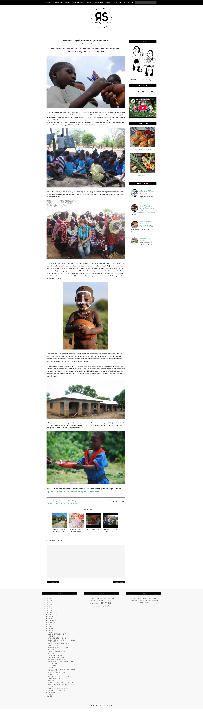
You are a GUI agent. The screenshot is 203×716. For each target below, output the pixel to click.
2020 (48, 598)
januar (50, 694)
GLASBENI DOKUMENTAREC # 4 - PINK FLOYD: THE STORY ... (61, 641)
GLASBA (89, 2)
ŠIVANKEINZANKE (98, 606)
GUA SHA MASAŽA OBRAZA (144, 239)
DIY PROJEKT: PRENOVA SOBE (56, 673)
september (51, 620)
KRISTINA (109, 601)
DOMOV (48, 2)
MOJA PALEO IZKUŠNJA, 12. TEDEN (58, 648)
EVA (106, 598)
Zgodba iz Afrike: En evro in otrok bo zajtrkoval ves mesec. (73, 492)
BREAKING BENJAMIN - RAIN (56, 658)
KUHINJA (67, 2)
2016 (48, 606)
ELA (111, 366)
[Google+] (123, 501)
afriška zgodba (85, 36)
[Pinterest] (128, 2)
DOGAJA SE (94, 36)
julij (49, 624)
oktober (50, 618)
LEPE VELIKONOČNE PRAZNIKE (57, 638)
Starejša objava (119, 582)
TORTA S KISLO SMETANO (55, 656)
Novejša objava (53, 582)
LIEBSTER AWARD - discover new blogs (59, 675)
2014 (48, 610)
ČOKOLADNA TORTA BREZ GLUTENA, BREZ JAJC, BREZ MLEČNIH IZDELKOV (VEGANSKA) (147, 207)
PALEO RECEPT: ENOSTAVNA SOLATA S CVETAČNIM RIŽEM (59, 677)
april (49, 630)
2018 (48, 602)
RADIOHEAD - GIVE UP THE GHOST (58, 688)
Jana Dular (79, 501)
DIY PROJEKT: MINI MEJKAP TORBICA (58, 644)
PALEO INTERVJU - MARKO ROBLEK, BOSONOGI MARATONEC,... (61, 670)
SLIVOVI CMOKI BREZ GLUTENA (143, 150)
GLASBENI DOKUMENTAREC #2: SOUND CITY (61, 682)
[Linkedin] (120, 501)
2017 (48, 604)
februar (50, 692)
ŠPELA (75, 503)
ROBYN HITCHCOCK (53, 646)
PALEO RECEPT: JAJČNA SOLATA (57, 634)
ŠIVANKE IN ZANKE (78, 2)
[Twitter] (120, 2)
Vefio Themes (107, 705)
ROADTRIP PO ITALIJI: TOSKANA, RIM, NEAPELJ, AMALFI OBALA (146, 192)
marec (50, 632)
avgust (50, 622)
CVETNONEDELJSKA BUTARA (56, 652)
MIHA (101, 603)
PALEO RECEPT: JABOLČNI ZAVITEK (58, 660)
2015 (48, 608)
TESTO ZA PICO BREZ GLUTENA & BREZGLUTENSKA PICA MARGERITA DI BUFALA (146, 224)
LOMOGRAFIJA (99, 2)
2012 (48, 696)
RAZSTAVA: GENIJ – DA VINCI (56, 690)
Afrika (77, 36)
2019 (48, 600)
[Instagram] (125, 2)
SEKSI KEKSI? (52, 636)
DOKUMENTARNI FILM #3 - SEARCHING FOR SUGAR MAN (60, 662)
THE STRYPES (52, 667)
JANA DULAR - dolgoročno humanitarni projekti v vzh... (61, 685)
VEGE (113, 603)
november (51, 616)
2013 (48, 612)
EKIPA (108, 2)
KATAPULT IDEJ (58, 2)
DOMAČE (100, 598)
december (51, 614)
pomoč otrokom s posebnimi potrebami (59, 503)
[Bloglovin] (133, 2)
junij (49, 626)
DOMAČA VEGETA (143, 175)
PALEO (108, 603)
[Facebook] (116, 2)
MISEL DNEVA (52, 650)
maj (49, 628)
